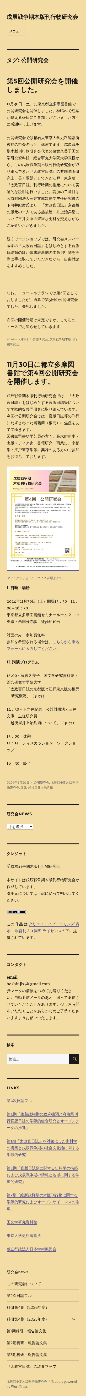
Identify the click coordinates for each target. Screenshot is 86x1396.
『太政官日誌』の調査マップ (31, 1366)
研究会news (17, 1272)
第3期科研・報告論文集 (27, 1354)
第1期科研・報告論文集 (26, 1331)
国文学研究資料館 (22, 1222)
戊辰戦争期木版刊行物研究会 (42, 16)
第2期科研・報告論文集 (27, 1343)
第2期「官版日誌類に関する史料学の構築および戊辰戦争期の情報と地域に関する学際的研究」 (43, 1175)
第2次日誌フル (19, 1100)
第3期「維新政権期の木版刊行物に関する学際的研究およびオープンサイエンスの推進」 (43, 1202)
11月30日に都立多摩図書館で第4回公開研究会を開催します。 (42, 372)
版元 (24, 787)
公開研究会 (40, 339)
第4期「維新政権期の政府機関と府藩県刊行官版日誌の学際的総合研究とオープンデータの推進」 (43, 1121)
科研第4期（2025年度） (28, 1319)
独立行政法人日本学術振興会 (31, 1249)
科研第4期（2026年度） (28, 1307)
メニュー (15, 31)
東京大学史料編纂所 (24, 1235)
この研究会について (24, 1284)
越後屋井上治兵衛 (40, 787)
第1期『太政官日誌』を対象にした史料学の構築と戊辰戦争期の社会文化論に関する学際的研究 (43, 1148)
